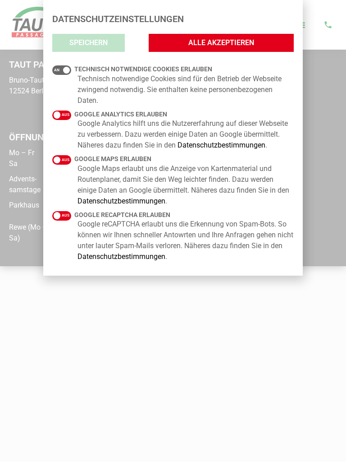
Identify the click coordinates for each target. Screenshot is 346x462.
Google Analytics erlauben (120, 114)
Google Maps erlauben (112, 158)
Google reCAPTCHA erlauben (122, 214)
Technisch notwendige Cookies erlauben (143, 69)
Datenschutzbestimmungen (221, 145)
